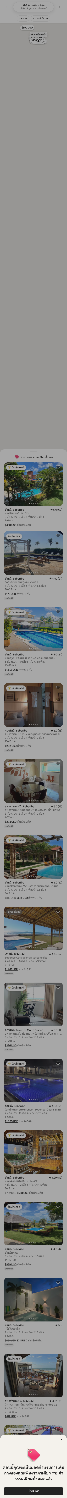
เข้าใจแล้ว (33, 1491)
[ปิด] (61, 1439)
